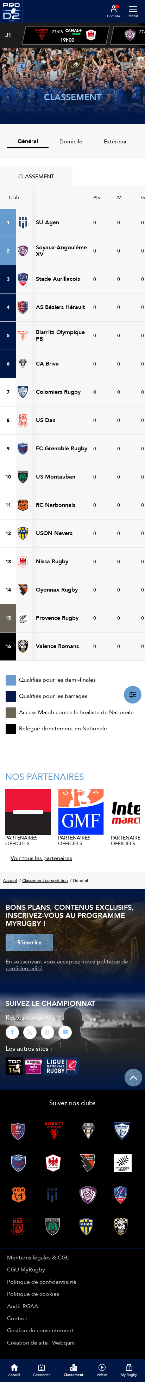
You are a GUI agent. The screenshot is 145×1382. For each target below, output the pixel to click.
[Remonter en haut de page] (133, 1077)
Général (28, 141)
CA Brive (47, 363)
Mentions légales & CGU (38, 1257)
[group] (66, 35)
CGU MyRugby (26, 1269)
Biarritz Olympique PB (60, 335)
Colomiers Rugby (58, 391)
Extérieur (115, 141)
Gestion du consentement (40, 1330)
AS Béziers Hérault (60, 307)
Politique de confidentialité (41, 1281)
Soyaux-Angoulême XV (61, 250)
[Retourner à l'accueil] (11, 25)
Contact (17, 1318)
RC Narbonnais (55, 504)
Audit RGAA (22, 1306)
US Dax (46, 420)
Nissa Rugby (52, 561)
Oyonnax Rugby (57, 589)
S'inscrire (29, 942)
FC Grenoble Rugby (61, 448)
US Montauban (55, 476)
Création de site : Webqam (41, 1342)
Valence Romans (57, 646)
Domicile (70, 141)
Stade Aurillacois (58, 278)
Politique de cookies (33, 1293)
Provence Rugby (57, 617)
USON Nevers (54, 533)
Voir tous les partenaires (41, 858)
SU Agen (47, 222)
